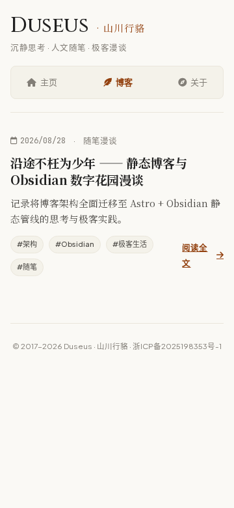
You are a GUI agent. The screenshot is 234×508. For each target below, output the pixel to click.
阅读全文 (194, 255)
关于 (198, 82)
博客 (124, 82)
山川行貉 (112, 346)
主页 (48, 82)
